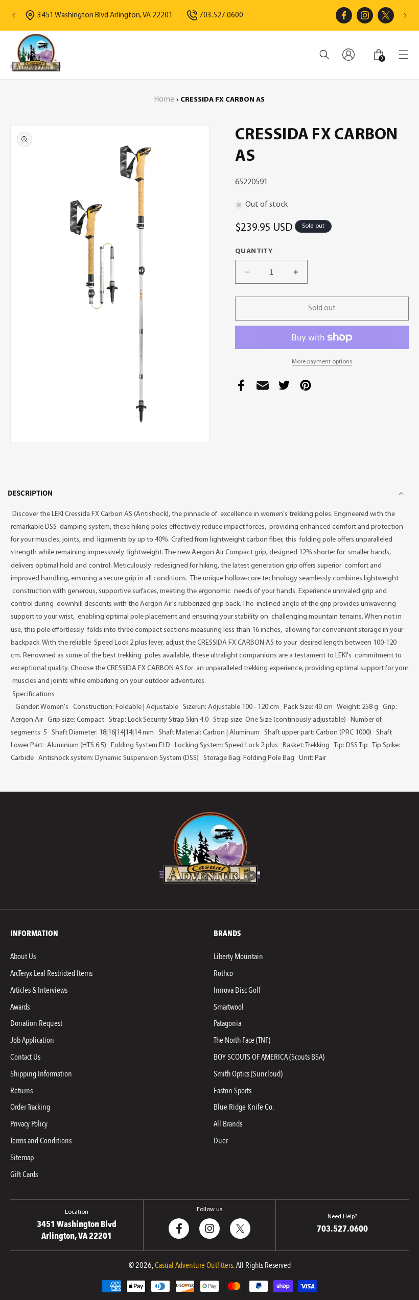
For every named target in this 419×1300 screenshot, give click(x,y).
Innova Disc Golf (237, 990)
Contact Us (25, 1057)
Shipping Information (41, 1074)
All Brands (228, 1124)
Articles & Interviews (38, 990)
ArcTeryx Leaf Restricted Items (51, 973)
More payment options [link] (322, 362)
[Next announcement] (405, 15)
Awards (20, 1007)
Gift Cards (24, 1174)
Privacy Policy (29, 1124)
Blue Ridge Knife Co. (244, 1107)
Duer (221, 1140)
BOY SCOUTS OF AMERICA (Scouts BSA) (269, 1057)
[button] (404, 54)
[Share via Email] (263, 388)
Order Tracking (30, 1107)
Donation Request (36, 1023)
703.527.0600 (221, 15)
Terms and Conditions (41, 1140)
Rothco (223, 973)
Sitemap (22, 1157)
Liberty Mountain (238, 956)
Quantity (253, 251)
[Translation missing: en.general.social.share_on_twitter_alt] (284, 388)
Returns (21, 1090)
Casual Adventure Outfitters (194, 1265)
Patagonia (227, 1023)
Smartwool (229, 1007)
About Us (23, 956)
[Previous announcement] (14, 15)
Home (164, 100)
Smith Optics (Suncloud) (248, 1074)
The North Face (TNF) (242, 1040)
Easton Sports (232, 1090)
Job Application (32, 1040)
